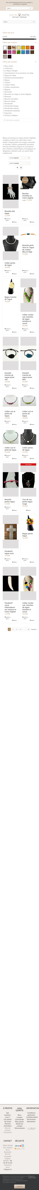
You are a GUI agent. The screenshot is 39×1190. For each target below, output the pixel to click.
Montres (8, 96)
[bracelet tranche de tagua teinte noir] (11, 353)
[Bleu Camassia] (27, 52)
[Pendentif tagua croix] (11, 531)
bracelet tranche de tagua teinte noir (9, 376)
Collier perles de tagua (10, 264)
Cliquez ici (8, 1169)
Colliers (7, 82)
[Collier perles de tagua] (11, 243)
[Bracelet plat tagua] (11, 191)
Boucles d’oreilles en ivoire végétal (27, 195)
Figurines (8, 113)
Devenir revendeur (8, 1124)
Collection (9, 68)
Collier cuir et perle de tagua (10, 449)
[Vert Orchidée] (18, 52)
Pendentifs (9, 103)
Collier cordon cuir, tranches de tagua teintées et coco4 (27, 319)
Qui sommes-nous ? (7, 1115)
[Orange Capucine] (27, 47)
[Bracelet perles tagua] (11, 480)
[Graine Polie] (9, 47)
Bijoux (7, 80)
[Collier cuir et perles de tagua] (11, 401)
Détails (15, 222)
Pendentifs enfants (12, 108)
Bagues (7, 89)
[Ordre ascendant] (29, 158)
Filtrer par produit (10, 62)
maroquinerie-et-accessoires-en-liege (19, 73)
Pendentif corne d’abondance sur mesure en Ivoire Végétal (10, 607)
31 (28, 629)
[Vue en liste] (21, 167)
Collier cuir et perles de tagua (10, 413)
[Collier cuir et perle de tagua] (11, 437)
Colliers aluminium (12, 87)
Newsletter (31, 1121)
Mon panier (19, 1121)
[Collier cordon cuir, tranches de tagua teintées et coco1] (5, 47)
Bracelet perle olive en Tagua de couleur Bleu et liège (28, 248)
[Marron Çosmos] (32, 52)
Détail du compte (19, 1125)
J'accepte (19, 1186)
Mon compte (19, 1116)
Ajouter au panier (8, 219)
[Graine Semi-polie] (14, 47)
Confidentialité (32, 1117)
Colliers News (10, 85)
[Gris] (5, 56)
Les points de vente (8, 1120)
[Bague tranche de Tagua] (11, 286)
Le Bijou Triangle (11, 70)
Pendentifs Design (12, 106)
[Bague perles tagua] (28, 523)
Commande (19, 1119)
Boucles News (10, 101)
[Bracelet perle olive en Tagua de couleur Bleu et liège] (28, 234)
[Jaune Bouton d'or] (23, 47)
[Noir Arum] (9, 56)
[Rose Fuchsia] (14, 52)
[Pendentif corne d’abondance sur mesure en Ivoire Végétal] (11, 583)
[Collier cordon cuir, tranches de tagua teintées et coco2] (28, 583)
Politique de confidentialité (32, 1177)
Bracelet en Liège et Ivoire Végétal (18, 94)
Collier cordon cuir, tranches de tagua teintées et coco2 (27, 607)
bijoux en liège (10, 75)
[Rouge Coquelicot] (32, 47)
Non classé (9, 66)
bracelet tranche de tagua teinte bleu (27, 376)
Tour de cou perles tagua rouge (27, 501)
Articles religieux (11, 115)
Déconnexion (20, 1128)
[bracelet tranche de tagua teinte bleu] (28, 353)
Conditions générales (31, 1114)
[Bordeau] (5, 52)
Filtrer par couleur (10, 42)
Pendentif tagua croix (9, 552)
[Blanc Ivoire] (18, 47)
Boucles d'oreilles (11, 99)
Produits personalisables (14, 78)
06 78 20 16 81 (7, 1162)
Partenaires (31, 1119)
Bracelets (8, 92)
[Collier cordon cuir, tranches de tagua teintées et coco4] (28, 295)
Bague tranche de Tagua (10, 298)
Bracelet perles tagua (10, 500)
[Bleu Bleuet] (23, 52)
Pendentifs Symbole (12, 110)
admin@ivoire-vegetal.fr (20, 4)
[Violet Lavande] (9, 52)
